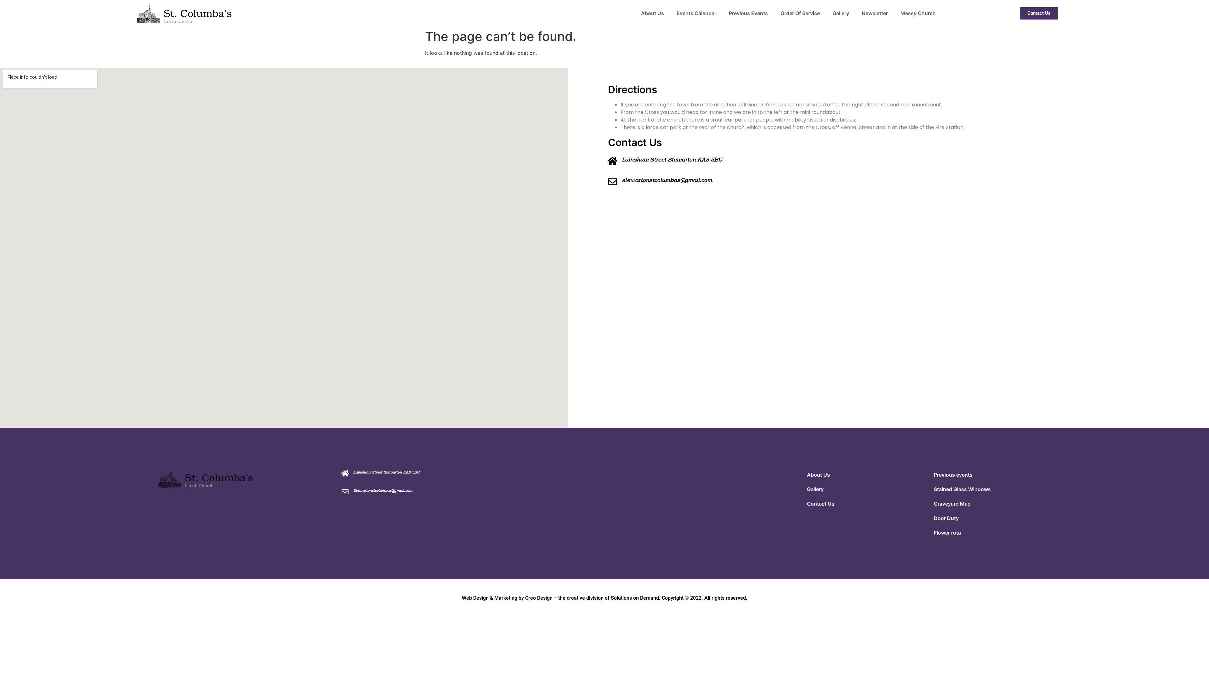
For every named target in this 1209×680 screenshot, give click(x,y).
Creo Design (539, 598)
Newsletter (875, 13)
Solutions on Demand (635, 598)
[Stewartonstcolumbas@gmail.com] (345, 491)
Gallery (840, 13)
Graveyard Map (952, 504)
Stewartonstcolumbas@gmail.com (382, 490)
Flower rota (947, 533)
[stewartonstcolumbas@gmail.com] (612, 181)
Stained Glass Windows (962, 489)
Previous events (953, 475)
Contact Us (820, 504)
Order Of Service (800, 13)
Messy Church (918, 13)
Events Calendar (696, 13)
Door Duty (946, 518)
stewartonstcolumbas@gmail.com (667, 180)
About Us (652, 13)
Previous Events (748, 13)
